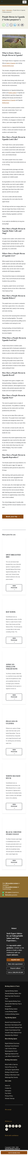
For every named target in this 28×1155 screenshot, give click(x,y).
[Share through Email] (18, 24)
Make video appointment (15, 964)
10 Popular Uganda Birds (12, 1069)
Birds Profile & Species (11, 1064)
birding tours (5, 102)
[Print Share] (22, 24)
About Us (7, 1085)
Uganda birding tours (8, 65)
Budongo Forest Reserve (12, 1046)
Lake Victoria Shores (10, 1048)
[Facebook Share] (7, 24)
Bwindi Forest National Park (12, 1022)
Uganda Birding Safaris (11, 991)
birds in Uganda (10, 63)
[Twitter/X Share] (11, 24)
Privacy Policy (9, 1096)
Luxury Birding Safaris (11, 1011)
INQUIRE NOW (15, 959)
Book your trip (12, 517)
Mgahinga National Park (11, 1053)
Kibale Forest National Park (12, 1030)
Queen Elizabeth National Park (13, 1027)
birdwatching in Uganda (8, 100)
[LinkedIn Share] (14, 24)
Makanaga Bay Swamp (11, 1077)
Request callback (15, 968)
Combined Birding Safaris (12, 1014)
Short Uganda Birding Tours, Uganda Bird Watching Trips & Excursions (13, 1004)
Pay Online (8, 1093)
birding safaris (12, 92)
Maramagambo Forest (11, 1051)
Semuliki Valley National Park (13, 1032)
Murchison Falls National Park (13, 1025)
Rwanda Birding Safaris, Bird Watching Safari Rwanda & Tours (13, 996)
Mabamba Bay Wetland (11, 1035)
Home (3, 10)
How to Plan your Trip (11, 1067)
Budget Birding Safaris (11, 1009)
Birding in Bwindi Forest (11, 1072)
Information (9, 10)
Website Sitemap (9, 1098)
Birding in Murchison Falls (12, 1074)
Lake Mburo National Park (12, 1056)
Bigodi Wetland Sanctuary (12, 1043)
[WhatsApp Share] (3, 24)
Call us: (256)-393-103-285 (15, 972)
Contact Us (8, 1088)
